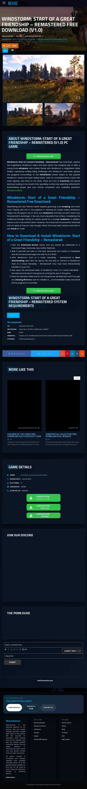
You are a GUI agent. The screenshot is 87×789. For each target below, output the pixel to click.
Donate (36, 733)
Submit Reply (70, 651)
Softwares (37, 729)
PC (11, 439)
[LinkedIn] (72, 353)
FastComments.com (45, 680)
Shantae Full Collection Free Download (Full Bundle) (61, 435)
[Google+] (62, 353)
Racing (36, 475)
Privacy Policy (66, 723)
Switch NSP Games (40, 739)
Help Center (66, 739)
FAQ (63, 736)
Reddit (36, 736)
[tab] (5, 50)
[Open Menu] (3, 2)
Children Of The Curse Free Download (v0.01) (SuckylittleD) (24, 435)
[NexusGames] (18, 3)
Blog (63, 729)
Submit (12, 662)
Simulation (43, 475)
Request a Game (40, 726)
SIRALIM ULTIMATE (14, 190)
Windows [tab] (13, 315)
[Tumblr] (77, 353)
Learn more (10, 777)
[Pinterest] (67, 353)
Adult (20, 428)
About (64, 726)
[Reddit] (82, 353)
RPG (36, 428)
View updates (14, 707)
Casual (31, 428)
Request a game (31, 708)
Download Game (45, 156)
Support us (48, 707)
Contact (65, 733)
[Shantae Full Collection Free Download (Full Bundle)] (63, 405)
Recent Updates (39, 723)
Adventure (25, 428)
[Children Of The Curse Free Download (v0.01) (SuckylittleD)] (24, 405)
